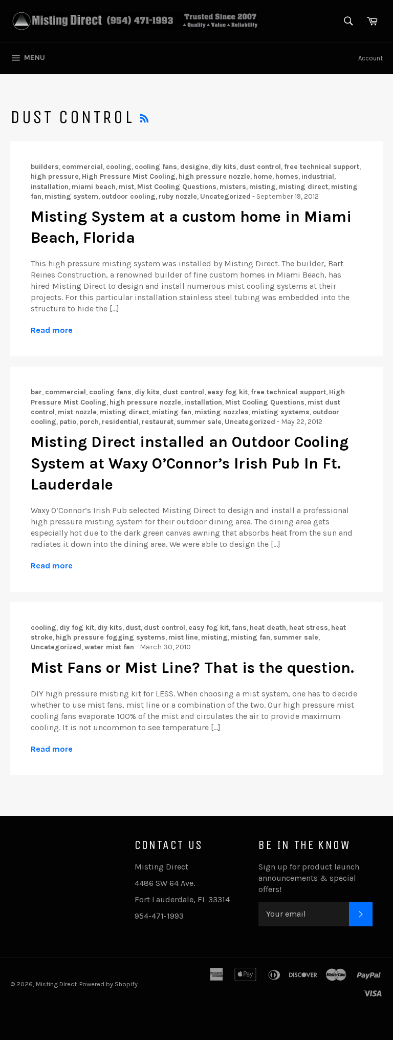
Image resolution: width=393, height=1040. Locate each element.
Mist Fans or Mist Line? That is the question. (192, 668)
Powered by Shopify (108, 984)
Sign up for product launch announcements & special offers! (308, 878)
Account (370, 58)
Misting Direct (56, 984)
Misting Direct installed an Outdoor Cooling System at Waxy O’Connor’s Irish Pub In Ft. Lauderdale (189, 463)
